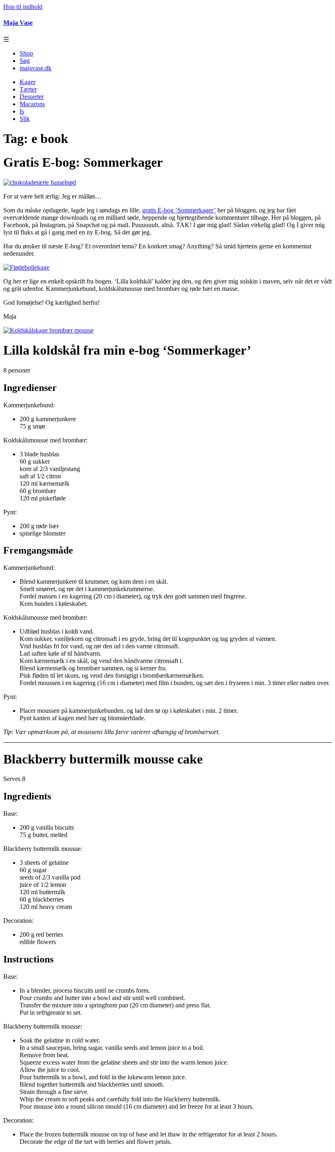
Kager (28, 81)
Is (22, 111)
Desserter (32, 96)
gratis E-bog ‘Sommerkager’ (179, 210)
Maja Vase (18, 22)
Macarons (32, 103)
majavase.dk (35, 68)
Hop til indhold (22, 6)
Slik (25, 118)
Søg (25, 60)
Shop (26, 53)
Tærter (28, 89)
